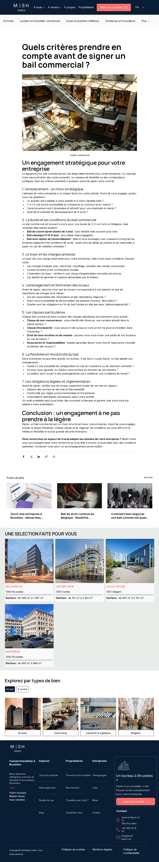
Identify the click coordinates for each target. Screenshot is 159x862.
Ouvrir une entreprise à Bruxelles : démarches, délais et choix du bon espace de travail (26, 515)
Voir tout (148, 477)
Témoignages (99, 775)
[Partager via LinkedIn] (38, 456)
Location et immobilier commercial (40, 20)
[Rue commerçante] (129, 495)
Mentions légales (102, 849)
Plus (144, 20)
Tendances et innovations (120, 20)
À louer (10, 689)
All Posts (8, 20)
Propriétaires (74, 761)
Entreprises (99, 761)
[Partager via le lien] (46, 456)
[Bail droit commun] (79, 495)
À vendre (22, 689)
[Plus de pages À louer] (44, 7)
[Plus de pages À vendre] (60, 7)
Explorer (44, 761)
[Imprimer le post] (53, 456)
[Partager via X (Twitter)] (31, 456)
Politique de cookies (73, 849)
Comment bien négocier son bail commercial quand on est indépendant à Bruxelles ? (129, 515)
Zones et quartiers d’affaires (82, 20)
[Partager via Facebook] (23, 456)
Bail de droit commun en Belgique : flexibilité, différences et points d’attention (77, 515)
